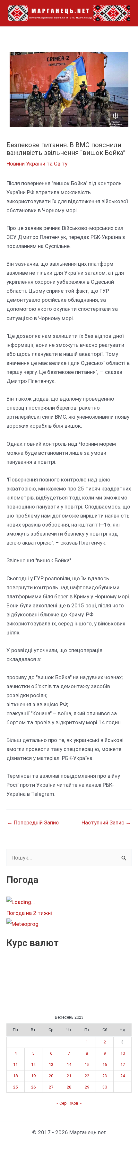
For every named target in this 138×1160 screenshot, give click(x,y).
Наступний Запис (106, 822)
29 (87, 1087)
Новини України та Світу (36, 163)
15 (87, 1064)
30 (104, 1087)
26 (33, 1087)
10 (122, 1053)
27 (51, 1087)
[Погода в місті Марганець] (54, 902)
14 (69, 1064)
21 (69, 1075)
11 (15, 1064)
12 (33, 1064)
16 (104, 1064)
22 (87, 1075)
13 (51, 1064)
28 (69, 1087)
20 (51, 1075)
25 (15, 1087)
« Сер (61, 1103)
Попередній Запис (33, 822)
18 (15, 1075)
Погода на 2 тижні (29, 913)
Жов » (76, 1103)
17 (122, 1064)
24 (122, 1075)
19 (33, 1075)
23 (104, 1075)
